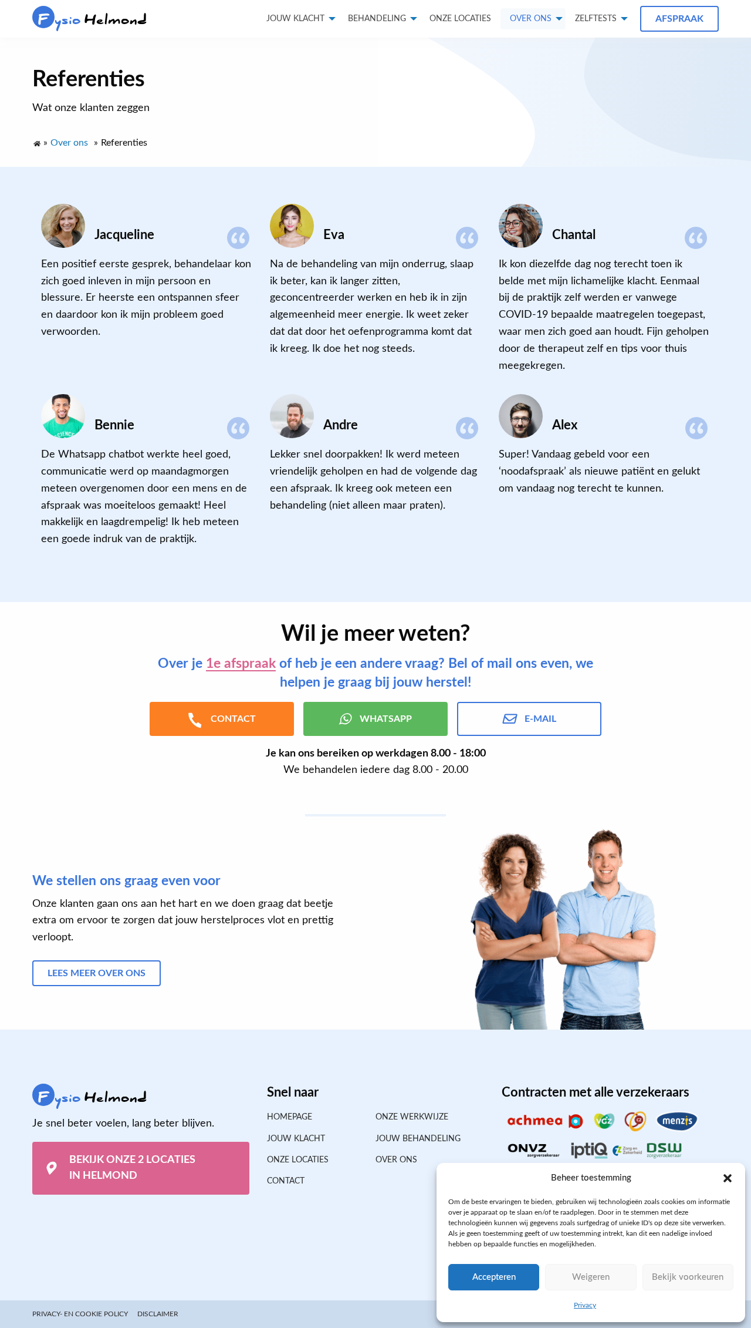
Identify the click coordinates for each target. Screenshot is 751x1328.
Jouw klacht (295, 19)
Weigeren (591, 1277)
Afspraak (679, 18)
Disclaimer (157, 1313)
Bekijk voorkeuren (687, 1277)
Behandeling (377, 19)
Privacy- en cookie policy (80, 1313)
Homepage (289, 1117)
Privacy (585, 1305)
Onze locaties (460, 19)
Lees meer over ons (97, 973)
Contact (286, 1181)
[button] (727, 1178)
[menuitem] (460, 18)
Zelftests (596, 19)
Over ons (531, 19)
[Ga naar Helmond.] (36, 141)
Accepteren (494, 1277)
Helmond (92, 20)
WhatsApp (386, 719)
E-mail (540, 719)
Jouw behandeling (418, 1139)
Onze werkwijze (412, 1117)
